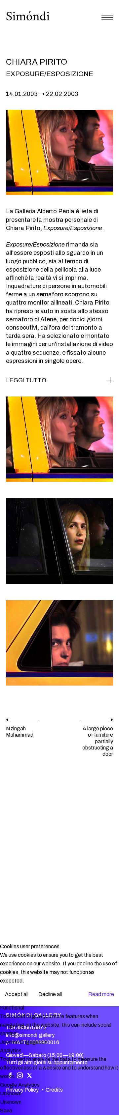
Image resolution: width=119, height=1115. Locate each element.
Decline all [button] (50, 994)
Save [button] (6, 1110)
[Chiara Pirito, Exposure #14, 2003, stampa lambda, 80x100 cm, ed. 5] (59, 439)
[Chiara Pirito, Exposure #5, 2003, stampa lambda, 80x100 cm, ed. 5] (59, 643)
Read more (101, 994)
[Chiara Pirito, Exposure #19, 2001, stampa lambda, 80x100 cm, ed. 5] (59, 541)
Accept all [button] (16, 994)
